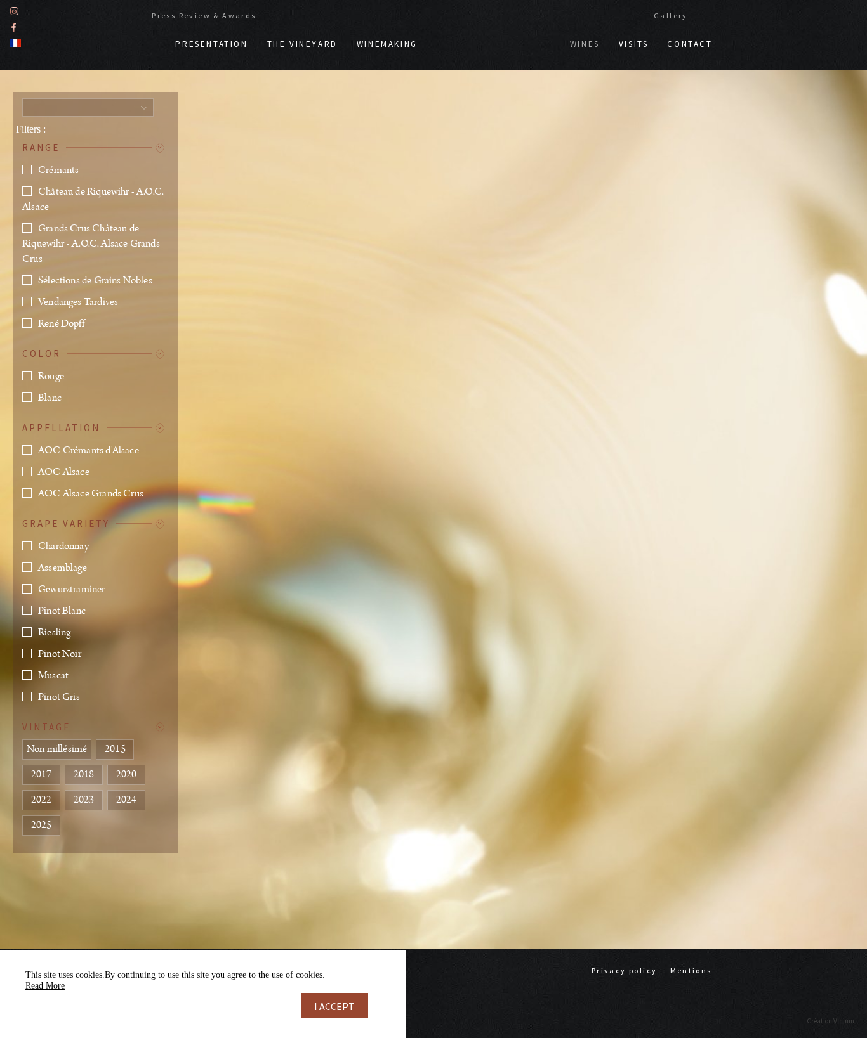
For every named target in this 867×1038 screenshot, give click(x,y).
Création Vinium (830, 1020)
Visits (634, 44)
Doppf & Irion (494, 38)
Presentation (211, 44)
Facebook (13, 27)
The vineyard (302, 44)
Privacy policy (625, 970)
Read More (45, 985)
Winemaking (387, 44)
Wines (585, 44)
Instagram (14, 11)
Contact (689, 44)
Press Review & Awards (204, 15)
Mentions (691, 970)
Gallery (671, 15)
